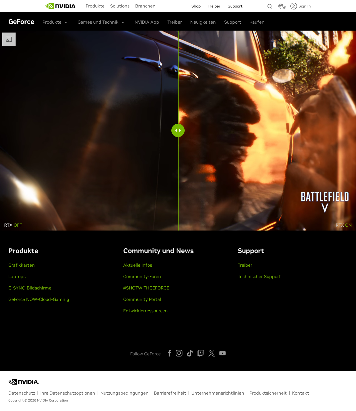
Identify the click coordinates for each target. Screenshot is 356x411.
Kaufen (256, 22)
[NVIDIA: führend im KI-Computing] (60, 6)
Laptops (17, 276)
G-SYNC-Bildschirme (29, 288)
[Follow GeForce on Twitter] (211, 353)
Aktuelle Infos (137, 265)
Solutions (120, 6)
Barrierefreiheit (170, 393)
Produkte (95, 6)
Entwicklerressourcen (145, 310)
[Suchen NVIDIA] (270, 5)
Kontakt (300, 393)
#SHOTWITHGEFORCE (146, 288)
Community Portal (142, 299)
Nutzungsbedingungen (124, 393)
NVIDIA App (147, 22)
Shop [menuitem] (196, 6)
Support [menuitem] (235, 6)
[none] (270, 4)
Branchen (145, 6)
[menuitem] (95, 5)
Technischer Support (259, 276)
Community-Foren (142, 276)
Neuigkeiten (203, 22)
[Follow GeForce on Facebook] (169, 353)
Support (232, 22)
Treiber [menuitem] (214, 6)
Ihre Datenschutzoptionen (67, 393)
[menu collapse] (162, 6)
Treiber (174, 22)
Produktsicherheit (268, 393)
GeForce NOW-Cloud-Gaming (38, 299)
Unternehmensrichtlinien (217, 393)
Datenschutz (21, 393)
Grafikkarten (21, 265)
